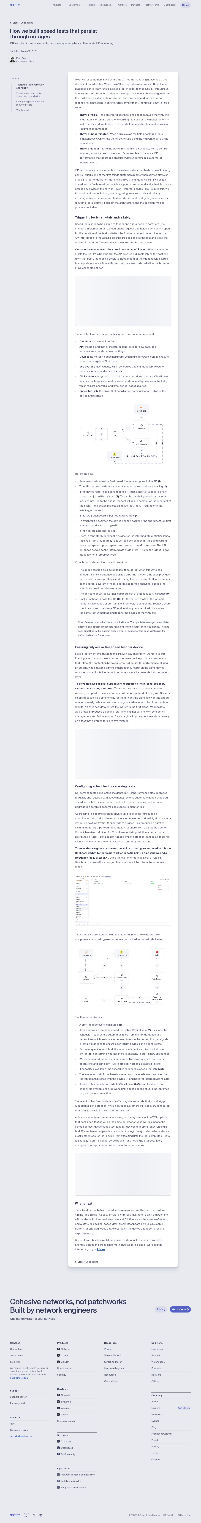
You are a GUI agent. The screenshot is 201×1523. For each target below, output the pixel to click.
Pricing (91, 4)
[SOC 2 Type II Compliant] (26, 1515)
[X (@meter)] (34, 1515)
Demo (185, 5)
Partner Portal (152, 4)
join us (101, 1249)
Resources (105, 4)
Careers (122, 4)
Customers (75, 4)
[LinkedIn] (41, 1515)
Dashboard (170, 4)
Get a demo (179, 1309)
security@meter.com (21, 1436)
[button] (123, 900)
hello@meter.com (19, 1378)
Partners (135, 4)
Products (56, 4)
